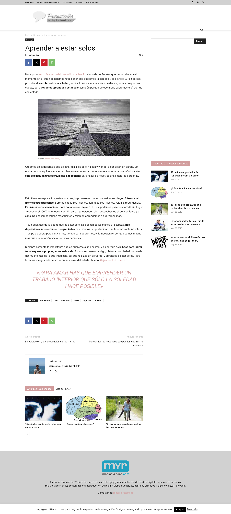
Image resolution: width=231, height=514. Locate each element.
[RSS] (197, 2)
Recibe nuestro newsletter (48, 2)
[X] (203, 2)
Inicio (27, 35)
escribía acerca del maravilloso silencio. (63, 74)
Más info (192, 509)
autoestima (45, 300)
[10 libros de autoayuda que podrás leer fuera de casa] (124, 408)
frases (76, 300)
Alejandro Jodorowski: (112, 260)
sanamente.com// (52, 158)
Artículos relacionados (39, 389)
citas (56, 300)
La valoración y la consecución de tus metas (50, 341)
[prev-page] (27, 434)
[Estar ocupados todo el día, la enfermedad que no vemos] (159, 225)
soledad (98, 300)
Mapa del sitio (92, 2)
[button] (202, 30)
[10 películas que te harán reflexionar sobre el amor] (43, 408)
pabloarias (34, 55)
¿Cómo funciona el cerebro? (80, 424)
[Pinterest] (44, 62)
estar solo (65, 300)
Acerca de (29, 2)
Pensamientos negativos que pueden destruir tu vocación (116, 343)
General (37, 35)
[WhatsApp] (52, 62)
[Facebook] (192, 2)
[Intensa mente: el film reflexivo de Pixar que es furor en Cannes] (159, 242)
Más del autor (63, 389)
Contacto (79, 2)
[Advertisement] (84, 187)
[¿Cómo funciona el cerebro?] (84, 408)
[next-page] (33, 434)
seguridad (87, 300)
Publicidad (67, 2)
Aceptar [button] (180, 509)
